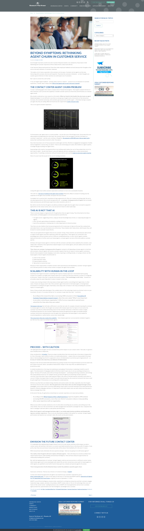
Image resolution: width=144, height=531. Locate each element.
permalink (34, 490)
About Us (111, 6)
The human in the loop (36, 306)
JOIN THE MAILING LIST (98, 2)
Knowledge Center (56, 6)
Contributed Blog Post (50, 489)
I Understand (86, 529)
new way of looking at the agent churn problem (51, 193)
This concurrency (35, 318)
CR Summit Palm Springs (61, 489)
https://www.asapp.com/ (36, 476)
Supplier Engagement (99, 6)
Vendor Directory (85, 6)
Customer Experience (72, 489)
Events (66, 6)
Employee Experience (82, 489)
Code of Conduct (57, 526)
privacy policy (48, 526)
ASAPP (70, 471)
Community (74, 6)
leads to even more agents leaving (82, 153)
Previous (33, 495)
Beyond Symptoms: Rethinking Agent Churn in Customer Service (50, 13)
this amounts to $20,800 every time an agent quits (76, 138)
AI (34, 13)
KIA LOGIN (111, 2)
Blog (31, 13)
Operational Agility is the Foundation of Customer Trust (103, 45)
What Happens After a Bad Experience (56, 397)
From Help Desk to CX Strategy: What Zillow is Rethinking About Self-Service (104, 50)
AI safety (44, 354)
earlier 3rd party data (73, 101)
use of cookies (78, 529)
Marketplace (33, 507)
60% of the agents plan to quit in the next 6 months (66, 83)
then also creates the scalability (48, 318)
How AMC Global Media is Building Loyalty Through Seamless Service (102, 55)
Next (90, 495)
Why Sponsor (33, 509)
